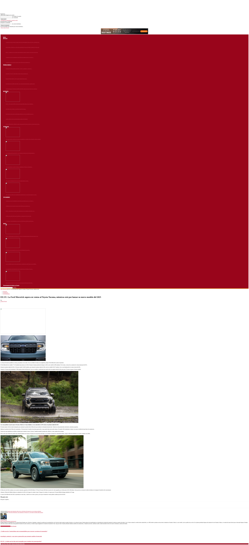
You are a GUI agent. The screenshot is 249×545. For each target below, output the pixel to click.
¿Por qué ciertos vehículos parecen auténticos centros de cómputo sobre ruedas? (23, 139)
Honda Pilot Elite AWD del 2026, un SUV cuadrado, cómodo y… (19, 68)
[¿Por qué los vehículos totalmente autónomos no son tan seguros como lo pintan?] (13, 192)
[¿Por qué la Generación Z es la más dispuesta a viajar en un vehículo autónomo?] (13, 178)
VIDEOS (4, 223)
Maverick (5, 289)
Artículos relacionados (5, 526)
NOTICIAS (5, 38)
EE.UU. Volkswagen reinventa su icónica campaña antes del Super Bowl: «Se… (22, 236)
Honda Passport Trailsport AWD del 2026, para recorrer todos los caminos (21, 88)
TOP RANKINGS (6, 197)
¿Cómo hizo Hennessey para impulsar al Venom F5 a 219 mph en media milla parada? (25, 512)
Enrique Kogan (4, 301)
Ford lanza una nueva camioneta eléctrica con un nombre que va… (20, 114)
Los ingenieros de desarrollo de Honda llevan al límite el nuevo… (19, 269)
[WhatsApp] (17, 304)
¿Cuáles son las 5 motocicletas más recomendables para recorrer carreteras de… (23, 42)
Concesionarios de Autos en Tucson (11, 285)
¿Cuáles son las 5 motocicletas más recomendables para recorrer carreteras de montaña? (24, 531)
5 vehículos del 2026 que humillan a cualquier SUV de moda (18, 216)
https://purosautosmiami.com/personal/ (8, 521)
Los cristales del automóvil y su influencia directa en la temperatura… (20, 153)
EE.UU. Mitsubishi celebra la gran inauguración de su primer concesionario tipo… (23, 124)
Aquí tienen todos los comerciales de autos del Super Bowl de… (19, 282)
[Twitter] (7, 304)
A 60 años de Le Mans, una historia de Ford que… (16, 109)
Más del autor (13, 526)
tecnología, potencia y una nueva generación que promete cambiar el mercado (22, 47)
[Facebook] (3, 304)
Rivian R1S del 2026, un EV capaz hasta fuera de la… (16, 78)
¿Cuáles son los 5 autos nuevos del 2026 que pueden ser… (18, 62)
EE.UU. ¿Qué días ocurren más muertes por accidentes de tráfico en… (20, 211)
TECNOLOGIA (6, 126)
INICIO (4, 37)
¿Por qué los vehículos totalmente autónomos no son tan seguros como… (21, 194)
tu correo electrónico (17, 23)
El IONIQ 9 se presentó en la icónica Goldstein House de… (18, 250)
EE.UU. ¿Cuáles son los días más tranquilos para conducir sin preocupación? (22, 52)
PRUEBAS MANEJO (7, 65)
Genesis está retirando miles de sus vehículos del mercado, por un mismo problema (24, 511)
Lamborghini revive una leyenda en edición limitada (17, 119)
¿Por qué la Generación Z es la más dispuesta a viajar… (17, 180)
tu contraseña (15, 17)
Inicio (2, 289)
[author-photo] (4, 519)
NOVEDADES (5, 91)
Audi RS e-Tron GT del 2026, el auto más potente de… (17, 73)
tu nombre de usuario (17, 16)
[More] (21, 304)
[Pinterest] (12, 304)
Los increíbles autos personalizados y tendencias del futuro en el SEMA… (21, 264)
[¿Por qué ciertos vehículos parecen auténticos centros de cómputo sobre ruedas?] (13, 136)
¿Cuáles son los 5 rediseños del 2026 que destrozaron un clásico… (20, 57)
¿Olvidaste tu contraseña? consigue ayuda (9, 20)
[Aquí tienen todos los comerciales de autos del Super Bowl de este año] (13, 280)
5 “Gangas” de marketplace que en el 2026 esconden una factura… (20, 221)
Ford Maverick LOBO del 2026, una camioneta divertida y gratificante (20, 83)
